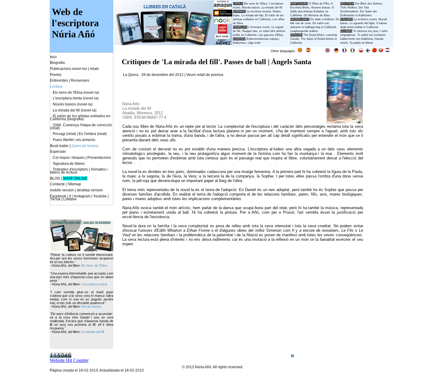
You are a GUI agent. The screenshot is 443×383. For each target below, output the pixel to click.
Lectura (56, 86)
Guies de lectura (84, 146)
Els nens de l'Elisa (94, 265)
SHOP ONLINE (75, 178)
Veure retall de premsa (204, 75)
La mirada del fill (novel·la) (74, 110)
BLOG (55, 178)
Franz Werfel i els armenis (74, 140)
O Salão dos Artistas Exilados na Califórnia (312, 11)
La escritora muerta (259, 11)
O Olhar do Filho (319, 3)
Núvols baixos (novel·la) (73, 104)
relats (94, 69)
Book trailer (59, 146)
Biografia (57, 63)
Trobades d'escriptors (70, 169)
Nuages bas (249, 31)
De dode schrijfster (322, 19)
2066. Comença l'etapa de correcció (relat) (81, 126)
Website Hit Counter (69, 360)
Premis (55, 75)
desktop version (90, 190)
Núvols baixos (91, 306)
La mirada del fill (92, 332)
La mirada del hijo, (253, 15)
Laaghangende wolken (304, 31)
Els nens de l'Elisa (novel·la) (76, 92)
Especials (58, 151)
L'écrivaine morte (259, 27)
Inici (53, 57)
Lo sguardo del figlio (362, 23)
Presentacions (99, 157)
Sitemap (74, 184)
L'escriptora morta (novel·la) (76, 98)
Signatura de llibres (69, 164)
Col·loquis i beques (69, 157)
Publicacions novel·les (68, 69)
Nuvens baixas (320, 7)
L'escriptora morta (94, 284)
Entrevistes (59, 80)
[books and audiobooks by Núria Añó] (81, 249)
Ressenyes (80, 80)
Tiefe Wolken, (349, 7)
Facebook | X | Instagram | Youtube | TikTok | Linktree (79, 197)
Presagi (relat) (64, 134)
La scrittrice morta (365, 19)
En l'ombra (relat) (93, 134)
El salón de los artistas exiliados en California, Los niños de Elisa (258, 19)
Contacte (57, 184)
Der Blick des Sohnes (368, 3)
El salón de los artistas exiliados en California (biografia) (80, 117)
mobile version (62, 190)
